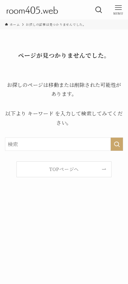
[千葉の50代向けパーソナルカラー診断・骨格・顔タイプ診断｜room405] (32, 10)
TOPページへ (64, 169)
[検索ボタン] (98, 10)
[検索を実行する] (117, 144)
